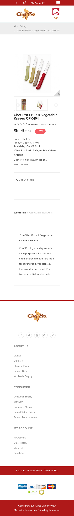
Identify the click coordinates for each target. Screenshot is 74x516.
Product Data (20, 371)
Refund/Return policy (24, 412)
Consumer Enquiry (23, 397)
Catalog (17, 356)
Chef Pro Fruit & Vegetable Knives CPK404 (38, 30)
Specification (34, 213)
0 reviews (33, 124)
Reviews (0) (47, 213)
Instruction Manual (23, 407)
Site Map (20, 470)
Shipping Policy (21, 366)
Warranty (18, 402)
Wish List (18, 448)
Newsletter (19, 453)
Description (20, 213)
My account (37, 3)
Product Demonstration (25, 417)
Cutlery (23, 26)
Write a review (48, 124)
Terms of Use (51, 470)
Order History (20, 443)
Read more (21, 164)
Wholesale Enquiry (23, 376)
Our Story (18, 361)
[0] (24, 3)
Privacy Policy (34, 470)
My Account (20, 438)
